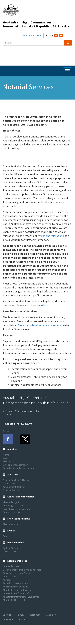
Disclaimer (34, 615)
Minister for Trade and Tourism (17, 589)
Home (6, 454)
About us (7, 461)
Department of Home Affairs (16, 573)
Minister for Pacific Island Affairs (18, 593)
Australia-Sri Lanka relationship (18, 468)
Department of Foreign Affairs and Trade (22, 569)
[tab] (37, 449)
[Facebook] (8, 439)
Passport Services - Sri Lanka (16, 480)
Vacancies (7, 458)
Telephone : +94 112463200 (17, 423)
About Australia (10, 524)
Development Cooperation (15, 464)
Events (6, 536)
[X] (25, 439)
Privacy (20, 615)
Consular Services (11, 490)
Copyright (7, 615)
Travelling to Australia (13, 505)
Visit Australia (9, 576)
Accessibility (50, 615)
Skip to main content (32, 35)
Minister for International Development (21, 596)
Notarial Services (11, 483)
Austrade (7, 579)
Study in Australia (11, 512)
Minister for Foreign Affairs (15, 586)
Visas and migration (50, 236)
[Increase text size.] (61, 35)
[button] (10, 449)
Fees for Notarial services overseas (39, 325)
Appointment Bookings (14, 486)
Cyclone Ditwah (10, 548)
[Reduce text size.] (56, 35)
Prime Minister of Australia (15, 583)
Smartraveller (38, 305)
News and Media (10, 551)
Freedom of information (15, 619)
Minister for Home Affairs (14, 600)
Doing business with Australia (17, 508)
